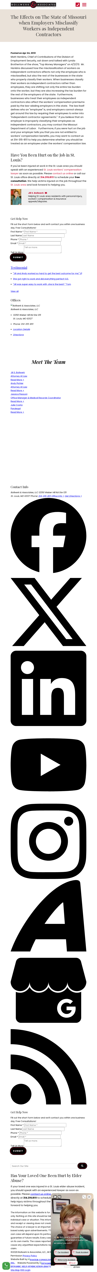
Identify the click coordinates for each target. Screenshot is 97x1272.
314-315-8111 (44, 496)
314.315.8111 (47, 177)
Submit (18, 257)
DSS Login (25, 1270)
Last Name (16, 235)
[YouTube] (48, 801)
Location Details (21, 329)
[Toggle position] (84, 1197)
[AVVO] (48, 950)
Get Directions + (73, 496)
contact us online (63, 173)
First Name (17, 231)
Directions (18, 334)
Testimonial (19, 267)
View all (15, 291)
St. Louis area (18, 184)
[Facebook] (48, 572)
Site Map (15, 1270)
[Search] (82, 1166)
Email (14, 243)
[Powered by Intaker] (76, 1267)
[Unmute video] (55, 1197)
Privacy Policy (30, 1255)
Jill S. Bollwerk (36, 192)
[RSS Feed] (48, 1103)
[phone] (78, 5)
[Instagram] (48, 878)
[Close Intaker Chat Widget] (89, 1197)
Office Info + (57, 496)
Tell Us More (17, 252)
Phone (15, 239)
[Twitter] (48, 648)
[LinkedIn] (48, 725)
